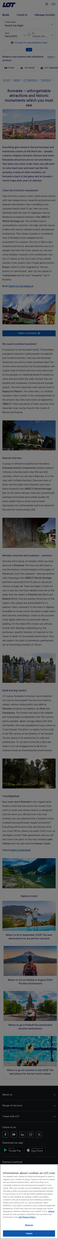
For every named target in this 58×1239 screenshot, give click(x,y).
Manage (29, 1225)
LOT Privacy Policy (27, 1217)
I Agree (29, 1233)
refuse (51, 1211)
